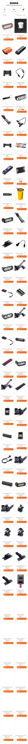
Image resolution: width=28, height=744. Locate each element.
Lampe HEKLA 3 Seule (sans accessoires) (7, 229)
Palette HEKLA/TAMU (20, 106)
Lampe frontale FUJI (20, 444)
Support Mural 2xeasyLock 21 (7, 615)
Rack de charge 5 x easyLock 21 (20, 397)
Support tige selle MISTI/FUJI (20, 615)
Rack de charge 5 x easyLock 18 (7, 372)
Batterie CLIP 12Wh (21, 348)
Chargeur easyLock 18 (7, 301)
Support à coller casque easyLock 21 (7, 687)
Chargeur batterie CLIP (20, 253)
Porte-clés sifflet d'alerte (7, 106)
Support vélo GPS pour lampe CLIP (7, 397)
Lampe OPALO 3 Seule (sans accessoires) (7, 325)
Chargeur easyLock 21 (7, 348)
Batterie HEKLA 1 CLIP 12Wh (7, 204)
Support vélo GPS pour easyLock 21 (20, 325)
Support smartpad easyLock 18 (7, 663)
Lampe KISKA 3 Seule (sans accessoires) (7, 278)
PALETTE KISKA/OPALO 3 (7, 35)
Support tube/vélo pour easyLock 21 (7, 518)
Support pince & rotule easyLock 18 (20, 712)
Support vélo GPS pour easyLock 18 (20, 278)
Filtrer (5, 15)
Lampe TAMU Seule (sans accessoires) (20, 494)
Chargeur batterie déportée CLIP (20, 83)
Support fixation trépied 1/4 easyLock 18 (21, 687)
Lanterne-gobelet (20, 35)
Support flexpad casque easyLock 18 (7, 566)
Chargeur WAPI (20, 131)
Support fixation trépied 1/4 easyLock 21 (7, 712)
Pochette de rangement (7, 59)
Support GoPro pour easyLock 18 (7, 542)
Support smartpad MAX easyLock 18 (21, 566)
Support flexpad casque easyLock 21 (7, 253)
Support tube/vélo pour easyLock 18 (21, 469)
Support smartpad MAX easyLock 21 (7, 590)
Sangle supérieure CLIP (7, 131)
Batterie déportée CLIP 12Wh (7, 155)
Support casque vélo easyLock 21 (20, 639)
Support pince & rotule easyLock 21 (7, 736)
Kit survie (21, 154)
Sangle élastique (20, 59)
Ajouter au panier (8, 39)
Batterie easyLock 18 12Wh (7, 445)
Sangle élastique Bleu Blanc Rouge (7, 179)
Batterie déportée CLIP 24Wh (7, 83)
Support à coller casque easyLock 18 (21, 663)
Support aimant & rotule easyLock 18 (20, 736)
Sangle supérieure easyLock (20, 229)
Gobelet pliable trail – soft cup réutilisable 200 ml (20, 204)
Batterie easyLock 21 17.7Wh (7, 494)
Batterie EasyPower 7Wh (20, 301)
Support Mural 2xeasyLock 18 (21, 590)
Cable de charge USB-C (7, 469)
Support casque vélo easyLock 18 (7, 639)
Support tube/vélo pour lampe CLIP (21, 421)
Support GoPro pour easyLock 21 (20, 542)
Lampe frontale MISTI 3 (7, 420)
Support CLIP (20, 178)
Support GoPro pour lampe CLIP (20, 518)
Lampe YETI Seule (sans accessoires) (21, 372)
